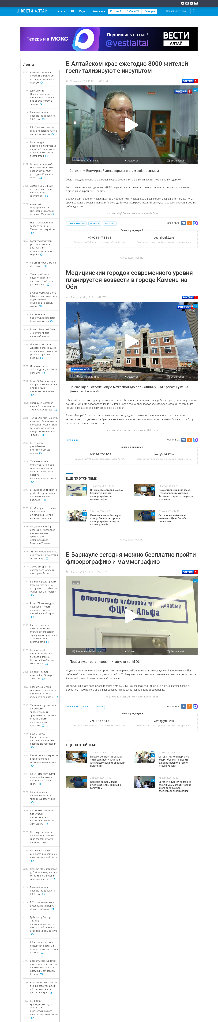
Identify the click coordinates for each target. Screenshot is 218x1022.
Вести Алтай (177, 160)
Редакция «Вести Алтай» (89, 651)
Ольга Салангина (90, 376)
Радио (83, 11)
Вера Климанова (90, 160)
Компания (99, 11)
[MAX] (196, 3)
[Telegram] (191, 3)
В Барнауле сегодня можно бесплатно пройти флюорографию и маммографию (106, 495)
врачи (86, 707)
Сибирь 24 (133, 11)
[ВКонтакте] (182, 3)
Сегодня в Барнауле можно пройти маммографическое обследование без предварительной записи (174, 786)
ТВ (72, 11)
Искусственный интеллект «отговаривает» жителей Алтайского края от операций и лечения (175, 495)
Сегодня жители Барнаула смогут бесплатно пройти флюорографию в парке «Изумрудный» (105, 520)
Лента (28, 64)
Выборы (150, 11)
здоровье (95, 223)
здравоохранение (76, 223)
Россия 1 (115, 11)
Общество (133, 160)
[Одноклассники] (187, 3)
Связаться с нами (176, 11)
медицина (110, 223)
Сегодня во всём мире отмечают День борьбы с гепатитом (173, 518)
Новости (60, 11)
